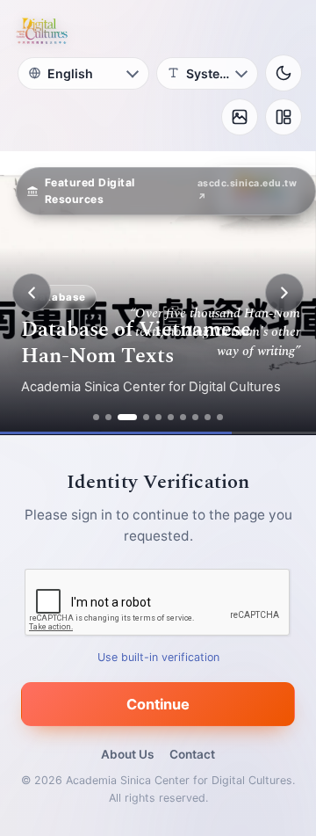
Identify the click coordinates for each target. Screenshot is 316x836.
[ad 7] (183, 417)
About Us (127, 754)
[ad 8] (195, 417)
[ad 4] (146, 417)
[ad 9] (208, 417)
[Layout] (283, 116)
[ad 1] (96, 417)
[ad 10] (220, 417)
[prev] (31, 292)
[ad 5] (158, 417)
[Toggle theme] (283, 73)
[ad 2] (108, 417)
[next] (284, 292)
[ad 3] (127, 417)
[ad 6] (171, 417)
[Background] (239, 116)
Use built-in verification (158, 657)
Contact (192, 754)
